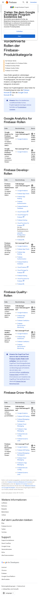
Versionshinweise (7, 549)
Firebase (4, 573)
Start (19, 36)
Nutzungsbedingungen (9, 586)
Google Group (6, 546)
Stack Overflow (6, 543)
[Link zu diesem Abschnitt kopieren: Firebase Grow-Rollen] (6, 396)
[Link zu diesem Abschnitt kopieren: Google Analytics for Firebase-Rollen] (27, 122)
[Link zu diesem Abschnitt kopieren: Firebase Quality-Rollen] (14, 296)
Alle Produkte (5, 579)
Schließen (19, 31)
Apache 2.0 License (21, 484)
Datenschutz (21, 586)
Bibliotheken (5, 512)
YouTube (4, 532)
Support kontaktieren (8, 540)
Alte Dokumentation (8, 555)
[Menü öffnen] (3, 2)
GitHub (4, 515)
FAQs (3, 552)
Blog (3, 523)
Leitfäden (4, 503)
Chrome (4, 570)
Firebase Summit (7, 526)
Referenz (4, 506)
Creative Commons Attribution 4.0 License (19, 482)
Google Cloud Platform (8, 576)
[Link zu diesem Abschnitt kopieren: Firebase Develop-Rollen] (14, 174)
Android (4, 567)
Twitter (4, 529)
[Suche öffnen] (23, 2)
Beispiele (4, 509)
